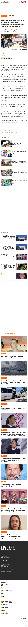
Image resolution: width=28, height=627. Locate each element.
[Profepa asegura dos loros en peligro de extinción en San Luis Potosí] (21, 266)
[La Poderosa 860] (6, 590)
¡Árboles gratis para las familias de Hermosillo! (19, 171)
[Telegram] (11, 58)
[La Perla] (6, 613)
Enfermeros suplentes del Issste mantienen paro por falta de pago (9, 237)
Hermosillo (11, 15)
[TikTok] (11, 560)
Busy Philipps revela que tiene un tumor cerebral (13, 357)
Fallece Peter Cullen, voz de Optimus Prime (11, 485)
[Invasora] (2, 585)
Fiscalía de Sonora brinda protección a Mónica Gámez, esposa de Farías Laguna (11, 536)
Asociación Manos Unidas (18, 130)
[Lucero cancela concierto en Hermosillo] (21, 276)
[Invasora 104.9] (2, 596)
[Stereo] (2, 602)
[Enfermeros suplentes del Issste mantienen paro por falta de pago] (21, 238)
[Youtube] (6, 560)
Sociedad (4, 15)
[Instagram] (9, 560)
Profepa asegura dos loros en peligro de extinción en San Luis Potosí (9, 267)
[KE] (2, 613)
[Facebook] (6, 58)
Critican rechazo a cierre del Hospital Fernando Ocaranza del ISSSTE (8, 248)
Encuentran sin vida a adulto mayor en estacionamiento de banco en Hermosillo (14, 382)
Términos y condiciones (6, 571)
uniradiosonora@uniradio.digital (7, 569)
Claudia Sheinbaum (5, 132)
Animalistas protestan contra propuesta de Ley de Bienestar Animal (9, 257)
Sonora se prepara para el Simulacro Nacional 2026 (19, 182)
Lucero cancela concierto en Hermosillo (7, 276)
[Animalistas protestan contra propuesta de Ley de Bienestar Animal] (21, 257)
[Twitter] (4, 58)
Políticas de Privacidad (5, 572)
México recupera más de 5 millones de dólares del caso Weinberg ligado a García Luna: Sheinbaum (14, 434)
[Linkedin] (9, 58)
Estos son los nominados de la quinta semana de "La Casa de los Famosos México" (13, 510)
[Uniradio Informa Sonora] (9, 2)
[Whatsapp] (2, 58)
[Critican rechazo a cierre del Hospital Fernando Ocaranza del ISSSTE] (21, 247)
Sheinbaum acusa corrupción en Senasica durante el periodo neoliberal (13, 460)
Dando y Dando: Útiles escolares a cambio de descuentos (19, 163)
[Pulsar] (6, 585)
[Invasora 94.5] (2, 591)
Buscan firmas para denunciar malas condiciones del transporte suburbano (13, 408)
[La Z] (10, 602)
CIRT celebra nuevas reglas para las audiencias (18, 143)
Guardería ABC (14, 132)
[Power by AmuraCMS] (24, 618)
